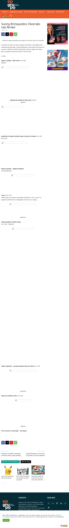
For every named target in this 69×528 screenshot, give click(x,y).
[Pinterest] (11, 34)
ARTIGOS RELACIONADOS (10, 462)
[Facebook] (3, 34)
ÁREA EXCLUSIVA (60, 12)
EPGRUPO (4, 12)
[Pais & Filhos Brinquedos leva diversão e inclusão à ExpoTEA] (23, 470)
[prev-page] (2, 483)
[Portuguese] (5, 16)
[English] (3, 16)
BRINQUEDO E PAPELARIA (16, 12)
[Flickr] (52, 503)
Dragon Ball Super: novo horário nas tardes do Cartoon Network (35, 454)
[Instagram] (57, 503)
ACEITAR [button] (6, 520)
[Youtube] (48, 507)
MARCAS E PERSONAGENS (30, 12)
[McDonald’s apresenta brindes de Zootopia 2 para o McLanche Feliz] (38, 470)
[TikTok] (65, 503)
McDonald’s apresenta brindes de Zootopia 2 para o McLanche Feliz (37, 477)
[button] (11, 16)
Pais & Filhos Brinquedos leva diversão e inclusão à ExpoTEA (22, 477)
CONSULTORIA (50, 12)
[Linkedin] (61, 503)
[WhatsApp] (15, 34)
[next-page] (5, 483)
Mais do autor (25, 462)
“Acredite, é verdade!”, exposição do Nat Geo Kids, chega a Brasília (11, 454)
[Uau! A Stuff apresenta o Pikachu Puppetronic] (7, 470)
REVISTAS (41, 12)
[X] (7, 34)
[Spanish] (8, 16)
